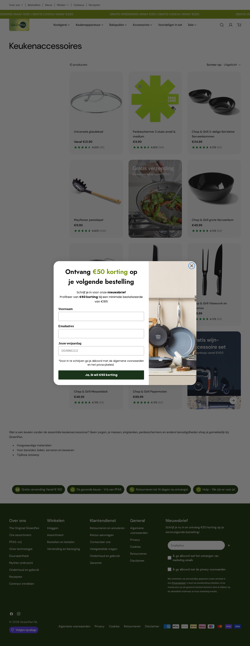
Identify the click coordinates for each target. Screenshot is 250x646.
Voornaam (65, 309)
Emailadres (66, 326)
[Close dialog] (192, 266)
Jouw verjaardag (69, 343)
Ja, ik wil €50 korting (101, 375)
